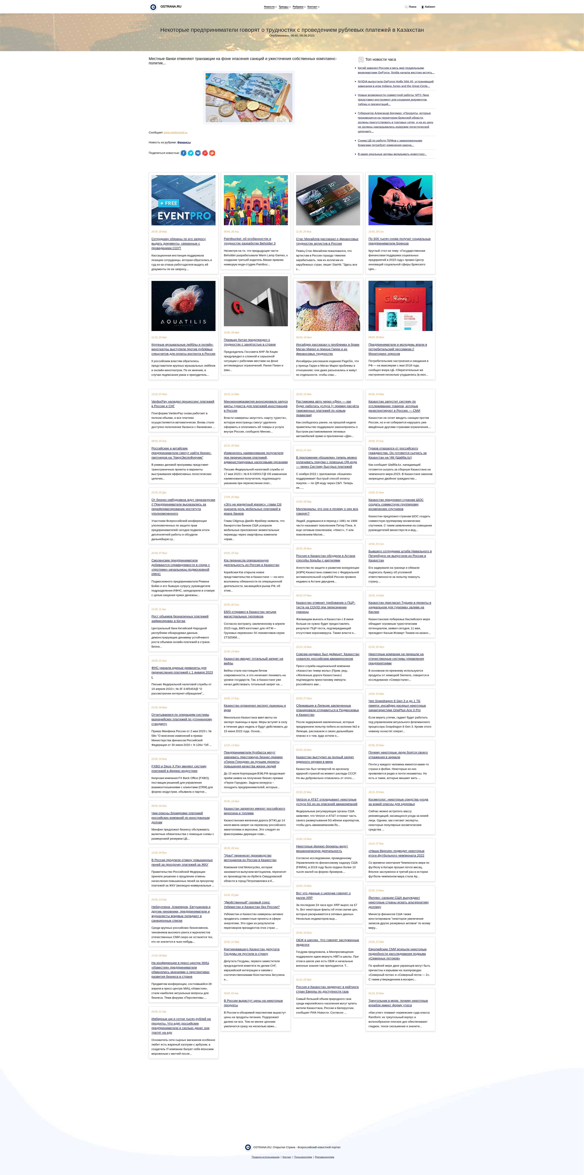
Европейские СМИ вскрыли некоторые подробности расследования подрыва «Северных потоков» (397, 953)
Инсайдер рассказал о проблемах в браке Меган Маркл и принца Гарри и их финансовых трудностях (327, 349)
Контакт (312, 6)
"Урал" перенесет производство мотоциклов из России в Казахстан (250, 858)
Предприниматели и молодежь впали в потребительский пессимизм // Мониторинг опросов (397, 349)
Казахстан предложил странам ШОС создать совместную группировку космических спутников (396, 504)
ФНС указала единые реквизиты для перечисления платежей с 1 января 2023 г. (182, 672)
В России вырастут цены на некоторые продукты (253, 1003)
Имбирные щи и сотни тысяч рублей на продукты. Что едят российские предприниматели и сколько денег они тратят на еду (181, 1025)
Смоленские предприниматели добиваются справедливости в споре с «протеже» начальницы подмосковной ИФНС (180, 567)
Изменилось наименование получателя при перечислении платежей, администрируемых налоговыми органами (256, 457)
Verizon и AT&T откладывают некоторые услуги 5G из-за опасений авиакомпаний (326, 802)
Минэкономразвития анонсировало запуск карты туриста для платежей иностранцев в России (256, 406)
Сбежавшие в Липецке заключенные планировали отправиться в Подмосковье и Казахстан (327, 710)
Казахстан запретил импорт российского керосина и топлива (254, 811)
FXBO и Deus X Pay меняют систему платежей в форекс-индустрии (179, 768)
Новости (269, 6)
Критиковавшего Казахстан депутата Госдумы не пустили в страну (252, 951)
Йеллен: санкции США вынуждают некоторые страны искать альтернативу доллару (398, 902)
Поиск (412, 6)
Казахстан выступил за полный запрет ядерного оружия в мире (325, 759)
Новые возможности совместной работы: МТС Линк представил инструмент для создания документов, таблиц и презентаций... (393, 99)
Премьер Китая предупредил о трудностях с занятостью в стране (250, 342)
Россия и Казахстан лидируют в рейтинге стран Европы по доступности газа (327, 989)
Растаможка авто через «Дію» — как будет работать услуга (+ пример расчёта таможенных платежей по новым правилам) (327, 408)
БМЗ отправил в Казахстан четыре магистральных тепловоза (250, 614)
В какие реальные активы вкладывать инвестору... (392, 154)
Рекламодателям (324, 1157)
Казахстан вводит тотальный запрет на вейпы (253, 661)
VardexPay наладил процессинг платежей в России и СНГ (182, 404)
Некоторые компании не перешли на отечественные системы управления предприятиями (396, 658)
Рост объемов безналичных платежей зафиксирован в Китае (180, 619)
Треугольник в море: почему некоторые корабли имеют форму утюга (398, 1003)
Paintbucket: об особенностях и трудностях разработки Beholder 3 (250, 241)
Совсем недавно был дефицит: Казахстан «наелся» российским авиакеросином (327, 656)
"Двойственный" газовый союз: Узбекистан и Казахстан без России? (252, 904)
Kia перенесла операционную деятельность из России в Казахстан (251, 563)
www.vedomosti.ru (176, 132)
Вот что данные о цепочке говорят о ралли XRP (323, 895)
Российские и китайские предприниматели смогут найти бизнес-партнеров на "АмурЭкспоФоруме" (181, 453)
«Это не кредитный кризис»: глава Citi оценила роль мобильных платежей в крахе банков (253, 509)
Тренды (284, 6)
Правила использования (266, 1157)
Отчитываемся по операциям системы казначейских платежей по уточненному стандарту (181, 719)
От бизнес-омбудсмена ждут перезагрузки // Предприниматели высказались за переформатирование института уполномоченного (183, 506)
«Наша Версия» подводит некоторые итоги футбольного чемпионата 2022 (396, 853)
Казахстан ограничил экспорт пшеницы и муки (255, 708)
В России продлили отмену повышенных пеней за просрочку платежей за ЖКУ (182, 862)
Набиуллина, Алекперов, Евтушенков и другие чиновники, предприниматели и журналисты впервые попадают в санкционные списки (180, 913)
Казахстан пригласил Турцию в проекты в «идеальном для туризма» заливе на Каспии (399, 607)
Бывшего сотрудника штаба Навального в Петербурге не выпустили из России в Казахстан (400, 555)
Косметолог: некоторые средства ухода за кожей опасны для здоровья (398, 802)
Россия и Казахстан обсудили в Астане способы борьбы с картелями (325, 558)
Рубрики (298, 6)
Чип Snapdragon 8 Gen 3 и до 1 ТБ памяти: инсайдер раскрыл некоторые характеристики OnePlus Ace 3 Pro (397, 705)
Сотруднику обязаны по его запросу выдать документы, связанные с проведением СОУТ (178, 243)
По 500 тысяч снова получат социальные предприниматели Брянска (399, 241)
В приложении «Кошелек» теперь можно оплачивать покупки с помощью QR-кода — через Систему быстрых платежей (326, 462)
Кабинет (429, 6)
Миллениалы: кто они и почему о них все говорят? (327, 511)
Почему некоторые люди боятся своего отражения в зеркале (398, 755)
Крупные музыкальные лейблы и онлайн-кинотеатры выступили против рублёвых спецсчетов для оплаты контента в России (183, 349)
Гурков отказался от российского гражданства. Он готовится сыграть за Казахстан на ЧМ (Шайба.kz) (397, 453)
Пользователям (303, 1157)
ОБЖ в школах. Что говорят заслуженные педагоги (327, 942)
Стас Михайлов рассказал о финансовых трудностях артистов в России (327, 241)
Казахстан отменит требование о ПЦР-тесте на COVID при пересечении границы (325, 607)
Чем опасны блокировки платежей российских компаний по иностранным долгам (180, 817)
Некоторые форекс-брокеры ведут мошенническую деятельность (322, 848)
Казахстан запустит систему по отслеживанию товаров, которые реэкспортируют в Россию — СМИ (394, 406)
